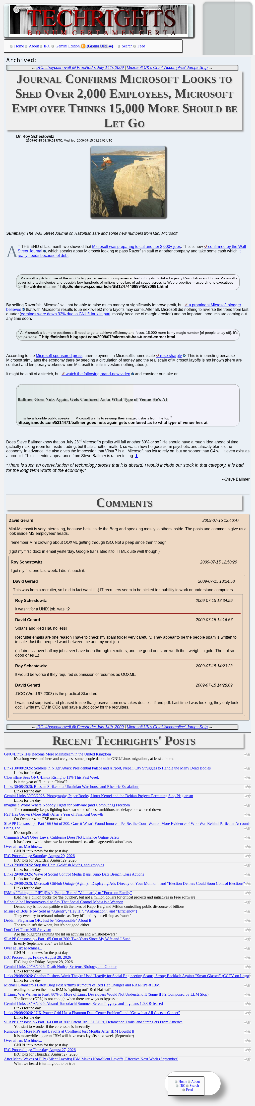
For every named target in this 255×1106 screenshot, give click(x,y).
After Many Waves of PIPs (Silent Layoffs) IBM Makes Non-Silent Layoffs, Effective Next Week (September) (91, 1059)
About (34, 46)
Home (19, 46)
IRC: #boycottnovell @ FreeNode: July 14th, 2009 (80, 67)
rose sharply (171, 356)
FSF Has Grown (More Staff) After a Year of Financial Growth (53, 814)
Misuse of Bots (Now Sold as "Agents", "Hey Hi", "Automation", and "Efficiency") (70, 911)
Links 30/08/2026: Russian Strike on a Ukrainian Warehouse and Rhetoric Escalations (71, 786)
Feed (141, 46)
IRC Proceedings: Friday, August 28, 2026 (37, 957)
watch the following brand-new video (98, 374)
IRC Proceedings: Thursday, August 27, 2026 (40, 1050)
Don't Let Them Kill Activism (27, 929)
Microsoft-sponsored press (59, 356)
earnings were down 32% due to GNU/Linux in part (65, 314)
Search (127, 46)
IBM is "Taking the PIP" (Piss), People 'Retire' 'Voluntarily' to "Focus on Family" (68, 893)
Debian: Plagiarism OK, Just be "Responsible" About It (47, 920)
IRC (47, 46)
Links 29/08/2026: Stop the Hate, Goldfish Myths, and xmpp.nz (54, 865)
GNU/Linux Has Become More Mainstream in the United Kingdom (57, 754)
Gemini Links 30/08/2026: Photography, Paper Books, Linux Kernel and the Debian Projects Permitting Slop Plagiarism (98, 796)
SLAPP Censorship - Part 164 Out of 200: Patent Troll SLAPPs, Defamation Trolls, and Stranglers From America (93, 1022)
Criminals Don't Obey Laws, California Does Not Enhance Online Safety (62, 837)
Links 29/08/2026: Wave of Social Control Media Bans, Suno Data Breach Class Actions (74, 874)
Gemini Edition (68, 46)
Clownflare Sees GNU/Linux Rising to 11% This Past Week (51, 777)
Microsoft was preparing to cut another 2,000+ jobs (136, 246)
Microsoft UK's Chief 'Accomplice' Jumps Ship (167, 67)
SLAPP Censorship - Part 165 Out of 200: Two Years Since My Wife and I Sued (67, 939)
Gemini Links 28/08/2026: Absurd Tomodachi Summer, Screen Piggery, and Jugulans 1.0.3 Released (83, 1003)
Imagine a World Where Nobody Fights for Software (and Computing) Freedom (67, 805)
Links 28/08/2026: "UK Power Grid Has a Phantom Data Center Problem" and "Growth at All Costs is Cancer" (92, 1013)
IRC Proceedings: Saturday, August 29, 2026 (39, 856)
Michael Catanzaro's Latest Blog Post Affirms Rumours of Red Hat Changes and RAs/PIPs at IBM (82, 985)
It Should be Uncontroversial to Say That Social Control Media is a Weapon (63, 902)
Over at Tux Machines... (23, 846)
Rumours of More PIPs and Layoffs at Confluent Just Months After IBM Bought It (69, 1031)
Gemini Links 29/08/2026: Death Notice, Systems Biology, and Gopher (60, 966)
